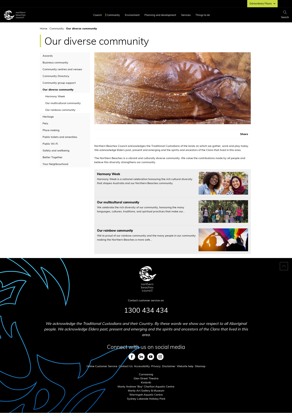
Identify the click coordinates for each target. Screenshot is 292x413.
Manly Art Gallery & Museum (146, 390)
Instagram (160, 356)
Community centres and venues (62, 69)
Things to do (203, 15)
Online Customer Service (102, 366)
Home (43, 28)
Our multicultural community (63, 103)
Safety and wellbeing (56, 150)
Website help (185, 366)
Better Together (53, 157)
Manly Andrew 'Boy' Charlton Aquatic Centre (146, 386)
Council (97, 15)
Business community (55, 62)
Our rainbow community (60, 109)
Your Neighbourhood (55, 164)
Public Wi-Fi (50, 143)
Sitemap (200, 366)
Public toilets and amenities (60, 137)
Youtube (150, 356)
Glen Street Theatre (146, 378)
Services (186, 15)
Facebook (131, 356)
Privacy (156, 366)
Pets (45, 123)
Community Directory (56, 76)
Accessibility (142, 366)
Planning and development (160, 15)
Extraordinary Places (261, 3)
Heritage (48, 116)
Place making (51, 130)
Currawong (146, 374)
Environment (132, 15)
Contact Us (126, 366)
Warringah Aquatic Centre (146, 394)
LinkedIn (141, 356)
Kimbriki (146, 382)
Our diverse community (58, 89)
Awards (48, 55)
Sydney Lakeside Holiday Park (146, 398)
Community (113, 15)
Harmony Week (55, 96)
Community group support (59, 82)
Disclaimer (168, 366)
